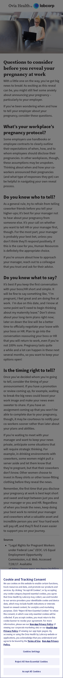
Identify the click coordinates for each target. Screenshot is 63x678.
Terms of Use (34, 641)
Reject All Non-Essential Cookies (31, 661)
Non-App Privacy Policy (41, 624)
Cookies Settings (31, 651)
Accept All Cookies (31, 671)
